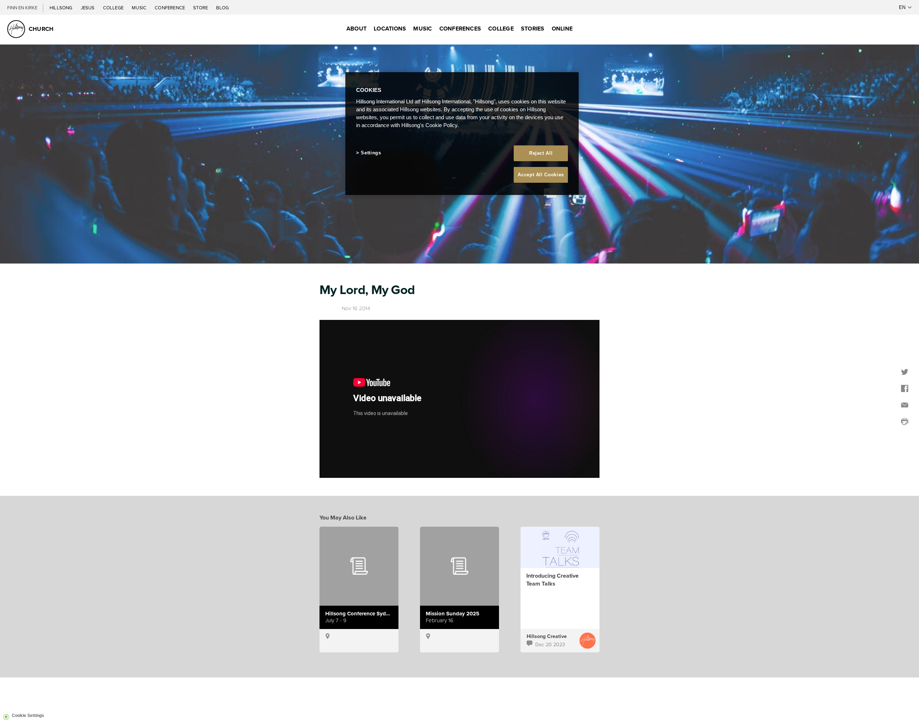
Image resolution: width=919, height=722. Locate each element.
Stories (533, 28)
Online (562, 28)
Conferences (460, 28)
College (114, 7)
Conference (170, 7)
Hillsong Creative (547, 636)
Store (201, 7)
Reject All (541, 153)
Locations (390, 28)
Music (140, 7)
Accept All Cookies (541, 174)
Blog (222, 7)
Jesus (88, 7)
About (356, 28)
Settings (371, 152)
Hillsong (62, 7)
